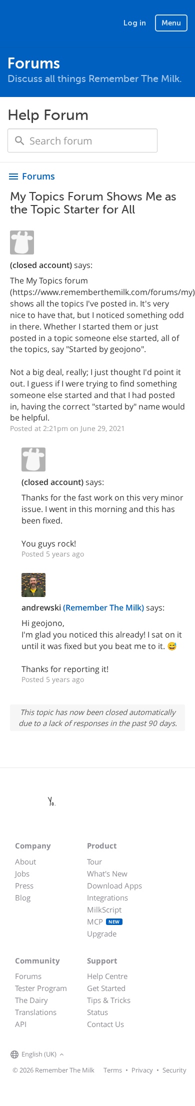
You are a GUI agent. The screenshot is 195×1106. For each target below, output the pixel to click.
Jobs (22, 873)
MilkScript (104, 909)
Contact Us (105, 1024)
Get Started (106, 988)
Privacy (142, 1070)
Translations (35, 1012)
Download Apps (114, 885)
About (25, 861)
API (20, 1024)
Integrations (107, 897)
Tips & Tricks (108, 1000)
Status (97, 1012)
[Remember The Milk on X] (95, 1055)
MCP (103, 921)
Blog (22, 897)
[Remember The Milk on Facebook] (81, 1055)
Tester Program (41, 988)
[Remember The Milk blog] (107, 1055)
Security (174, 1070)
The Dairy (31, 1000)
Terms (113, 1070)
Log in (135, 23)
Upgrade (101, 933)
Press (24, 885)
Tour (94, 861)
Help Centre (107, 976)
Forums (28, 976)
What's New (107, 873)
